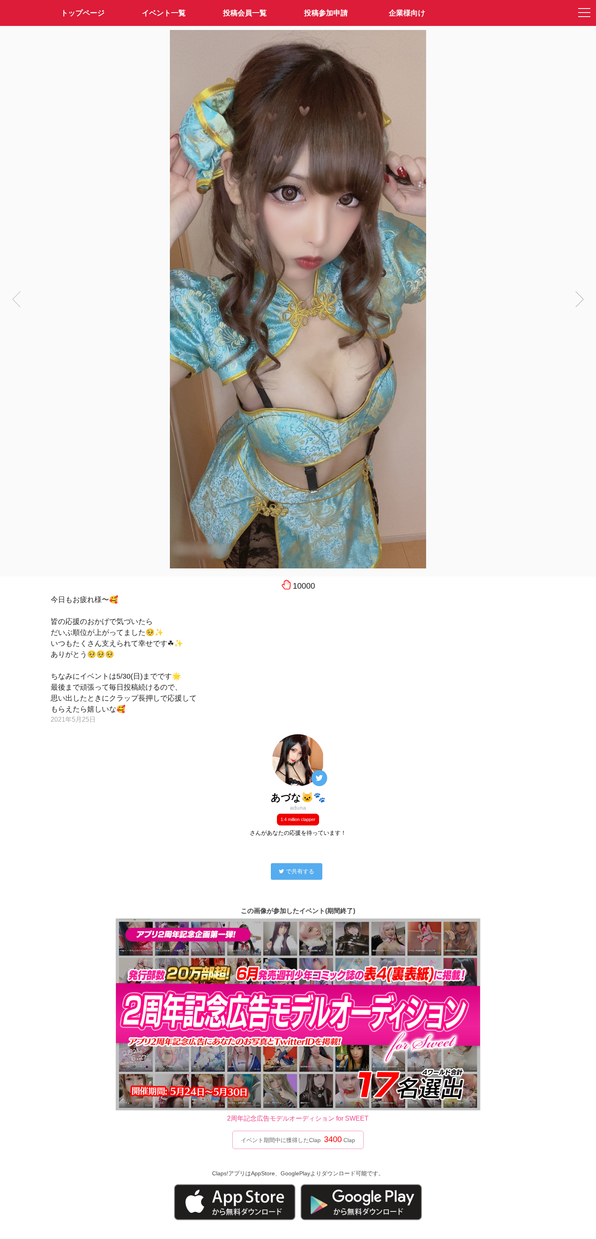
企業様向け (407, 13)
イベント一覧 (164, 13)
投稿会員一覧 (245, 13)
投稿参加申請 (326, 13)
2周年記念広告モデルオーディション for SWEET (298, 1118)
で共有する (300, 871)
